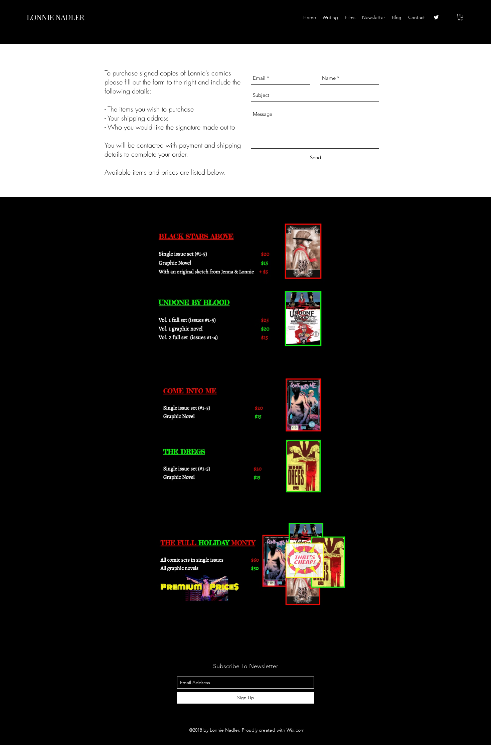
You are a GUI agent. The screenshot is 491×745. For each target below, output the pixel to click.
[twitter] (436, 17)
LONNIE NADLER (55, 17)
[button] (460, 17)
